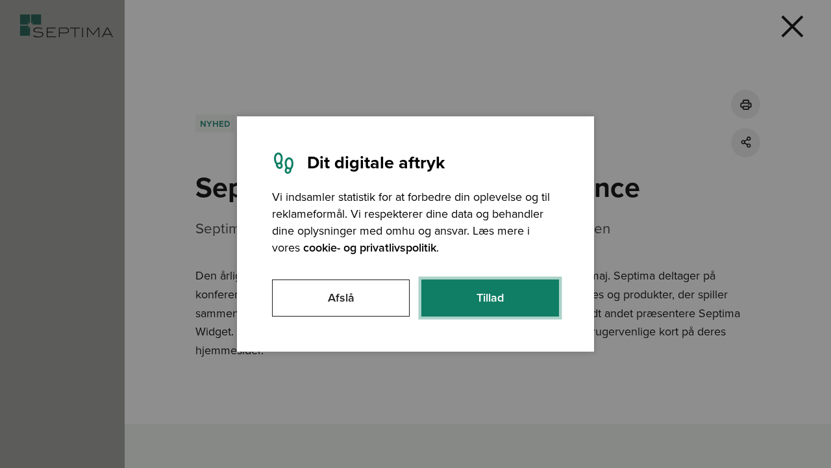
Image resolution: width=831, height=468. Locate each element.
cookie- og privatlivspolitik (369, 247)
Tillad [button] (490, 298)
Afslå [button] (341, 298)
